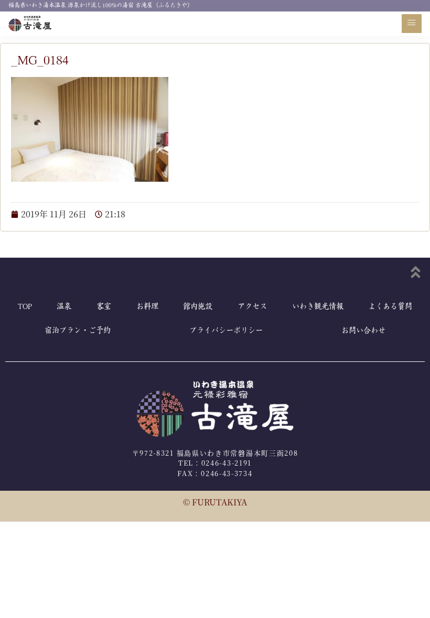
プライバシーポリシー (226, 330)
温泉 (64, 306)
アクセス (252, 306)
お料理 (147, 306)
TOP (25, 306)
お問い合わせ (363, 330)
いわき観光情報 (317, 306)
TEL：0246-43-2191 (215, 463)
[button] (412, 23)
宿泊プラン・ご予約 (78, 330)
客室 (103, 306)
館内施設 (197, 306)
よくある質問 (390, 306)
